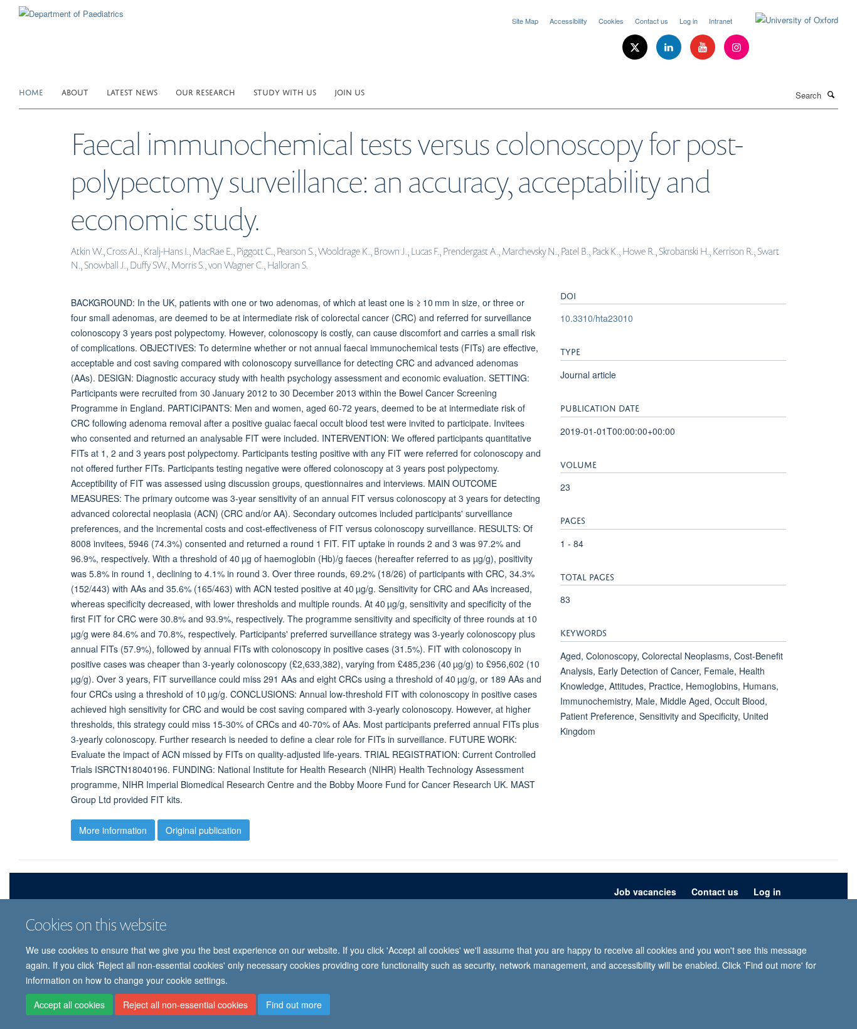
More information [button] (113, 830)
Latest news (132, 91)
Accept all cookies (69, 1004)
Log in (688, 21)
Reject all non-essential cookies (185, 1004)
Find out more (294, 1004)
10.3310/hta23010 (596, 318)
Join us (349, 91)
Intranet (720, 21)
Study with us (284, 91)
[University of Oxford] (787, 20)
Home (31, 91)
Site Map (525, 21)
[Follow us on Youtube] (704, 47)
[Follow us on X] (636, 47)
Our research (205, 91)
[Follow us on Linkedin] (670, 47)
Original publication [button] (204, 830)
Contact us (651, 21)
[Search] (831, 94)
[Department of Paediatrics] (71, 9)
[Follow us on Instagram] (736, 47)
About (74, 91)
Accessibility (568, 21)
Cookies (611, 21)
